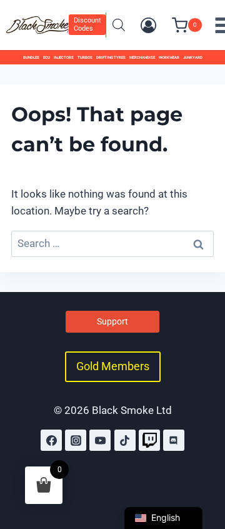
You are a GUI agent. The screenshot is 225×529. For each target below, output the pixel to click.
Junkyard (192, 57)
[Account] (148, 25)
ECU (46, 57)
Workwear (169, 57)
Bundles (31, 57)
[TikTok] (125, 440)
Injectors (64, 57)
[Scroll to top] (201, 465)
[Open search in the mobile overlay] (118, 25)
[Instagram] (75, 440)
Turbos (85, 57)
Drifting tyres (111, 57)
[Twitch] (149, 440)
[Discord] (173, 440)
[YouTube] (100, 440)
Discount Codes (87, 24)
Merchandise (142, 57)
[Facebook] (51, 440)
